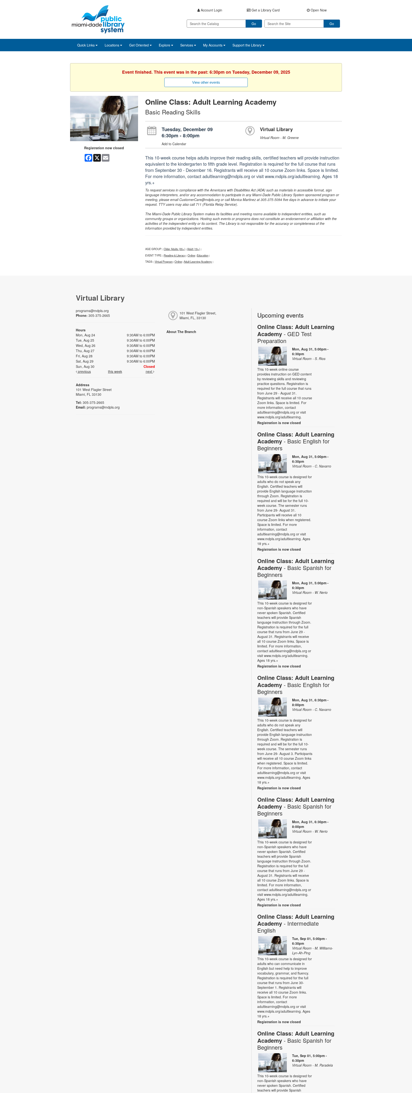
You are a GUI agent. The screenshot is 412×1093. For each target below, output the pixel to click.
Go (254, 23)
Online (191, 255)
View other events (206, 82)
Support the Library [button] (247, 45)
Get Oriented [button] (139, 45)
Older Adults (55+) (174, 249)
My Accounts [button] (213, 45)
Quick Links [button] (86, 45)
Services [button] (187, 45)
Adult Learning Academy (198, 261)
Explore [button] (165, 45)
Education (202, 255)
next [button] (149, 371)
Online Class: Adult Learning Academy (295, 333)
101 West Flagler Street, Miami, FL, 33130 (198, 315)
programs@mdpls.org (92, 310)
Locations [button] (112, 45)
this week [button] (115, 371)
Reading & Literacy (175, 255)
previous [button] (84, 371)
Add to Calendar (174, 143)
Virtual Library (276, 129)
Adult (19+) (193, 249)
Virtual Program (164, 261)
